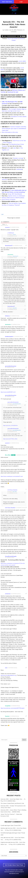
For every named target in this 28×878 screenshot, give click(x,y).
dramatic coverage (18, 158)
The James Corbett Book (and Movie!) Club (12, 803)
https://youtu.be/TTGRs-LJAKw (10, 438)
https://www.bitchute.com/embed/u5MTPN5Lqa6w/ (12, 708)
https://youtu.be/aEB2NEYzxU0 (8, 392)
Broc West (15, 491)
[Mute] (20, 36)
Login (21, 1)
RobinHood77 (15, 256)
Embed (13, 40)
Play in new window (12, 38)
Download (21, 38)
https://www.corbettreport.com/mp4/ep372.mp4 (12, 476)
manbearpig (19, 169)
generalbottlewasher (17, 403)
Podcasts (19, 30)
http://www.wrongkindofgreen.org (8, 675)
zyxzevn (14, 234)
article (8, 148)
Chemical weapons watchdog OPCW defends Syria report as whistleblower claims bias (14, 128)
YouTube (3, 92)
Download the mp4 (12, 92)
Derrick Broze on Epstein (8, 199)
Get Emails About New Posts (14, 865)
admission (4, 179)
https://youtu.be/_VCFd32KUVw (10, 425)
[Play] (2, 36)
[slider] (24, 36)
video (14, 148)
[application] (13, 36)
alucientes (15, 308)
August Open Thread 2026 (14, 825)
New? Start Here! (7, 1)
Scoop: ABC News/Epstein (15, 194)
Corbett (6, 30)
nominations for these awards (18, 116)
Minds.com (21, 90)
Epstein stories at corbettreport (16, 196)
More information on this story (10, 132)
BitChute (14, 90)
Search (24, 739)
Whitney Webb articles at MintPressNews (13, 197)
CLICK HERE (22, 61)
